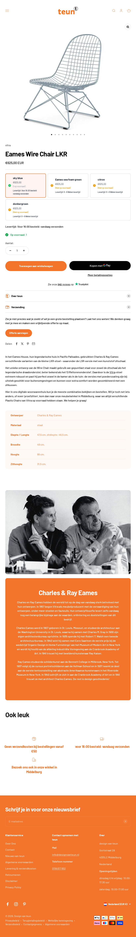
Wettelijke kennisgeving (60, 920)
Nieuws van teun (15, 855)
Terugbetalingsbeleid (34, 920)
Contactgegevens (32, 924)
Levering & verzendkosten (20, 868)
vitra (8, 145)
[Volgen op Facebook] (7, 904)
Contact (10, 849)
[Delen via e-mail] (33, 344)
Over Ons (10, 843)
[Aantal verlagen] (10, 251)
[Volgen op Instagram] (16, 904)
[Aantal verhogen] (24, 251)
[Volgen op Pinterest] (24, 904)
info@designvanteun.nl (65, 854)
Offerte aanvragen (18, 333)
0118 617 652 (59, 868)
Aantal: (9, 243)
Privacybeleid (12, 920)
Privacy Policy (13, 887)
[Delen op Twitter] (22, 344)
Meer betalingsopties (100, 275)
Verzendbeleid (12, 924)
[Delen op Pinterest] (28, 344)
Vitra (112, 372)
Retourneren (12, 874)
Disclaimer (11, 880)
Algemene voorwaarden (19, 862)
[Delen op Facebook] (16, 344)
